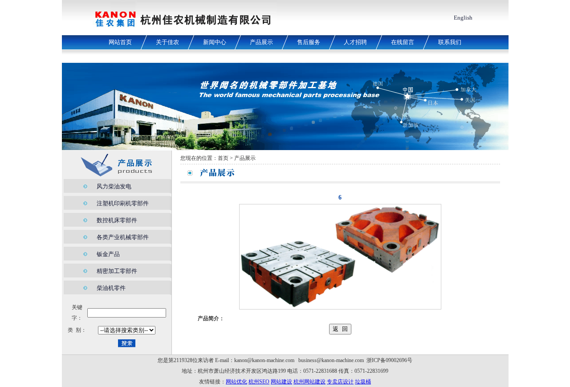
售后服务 (308, 42)
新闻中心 (214, 42)
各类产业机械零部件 (123, 237)
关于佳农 (167, 42)
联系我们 (449, 42)
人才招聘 (355, 42)
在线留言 (402, 42)
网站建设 (281, 382)
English (463, 17)
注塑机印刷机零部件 (123, 203)
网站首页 (120, 42)
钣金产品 (108, 254)
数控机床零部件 (117, 220)
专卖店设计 (340, 382)
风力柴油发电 (114, 186)
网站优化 (236, 382)
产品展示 (261, 42)
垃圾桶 (363, 382)
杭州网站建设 (309, 382)
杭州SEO (258, 382)
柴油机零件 (111, 288)
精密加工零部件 (117, 271)
